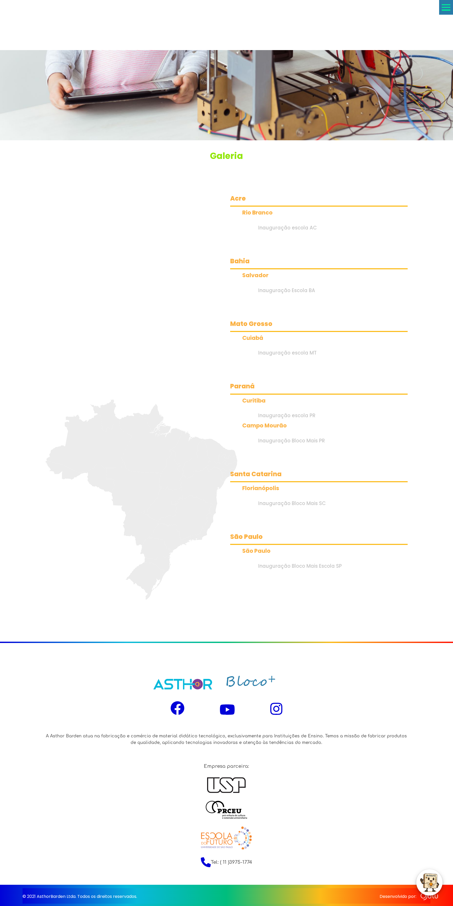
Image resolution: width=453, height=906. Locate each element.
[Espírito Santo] (208, 522)
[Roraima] (105, 415)
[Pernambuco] (221, 465)
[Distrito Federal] (173, 502)
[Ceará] (215, 451)
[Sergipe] (224, 476)
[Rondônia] (97, 478)
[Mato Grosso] (133, 487)
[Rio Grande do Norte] (227, 454)
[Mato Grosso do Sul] (140, 527)
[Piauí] (196, 458)
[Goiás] (165, 504)
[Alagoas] (228, 472)
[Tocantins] (171, 470)
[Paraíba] (227, 459)
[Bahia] (202, 491)
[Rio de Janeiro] (197, 535)
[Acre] (63, 469)
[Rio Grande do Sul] (145, 581)
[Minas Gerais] (185, 517)
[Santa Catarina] (157, 565)
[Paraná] (156, 549)
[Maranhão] (186, 452)
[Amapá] (151, 417)
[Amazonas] (89, 443)
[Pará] (150, 443)
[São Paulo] (169, 537)
